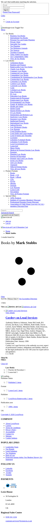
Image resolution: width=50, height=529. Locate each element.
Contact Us (10, 434)
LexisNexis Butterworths (20, 399)
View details (10, 313)
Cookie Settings (11, 438)
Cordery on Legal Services (21, 317)
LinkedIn (9, 468)
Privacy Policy (11, 430)
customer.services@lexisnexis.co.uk (19, 521)
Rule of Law (10, 455)
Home (8, 231)
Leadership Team (12, 447)
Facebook (9, 471)
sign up (8, 221)
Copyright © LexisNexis (12, 415)
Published (14, 382)
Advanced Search (7, 213)
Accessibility (10, 432)
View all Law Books (17, 169)
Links (3, 16)
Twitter (8, 473)
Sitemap (9, 436)
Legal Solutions (11, 451)
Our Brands (10, 449)
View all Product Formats (19, 194)
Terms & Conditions (13, 428)
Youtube (9, 475)
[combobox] (11, 210)
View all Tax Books (17, 59)
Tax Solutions (11, 453)
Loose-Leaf (15, 390)
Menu (3, 30)
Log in (8, 223)
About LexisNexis (12, 424)
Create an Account (12, 22)
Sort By (4, 299)
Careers (8, 426)
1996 (13, 407)
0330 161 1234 (11, 517)
